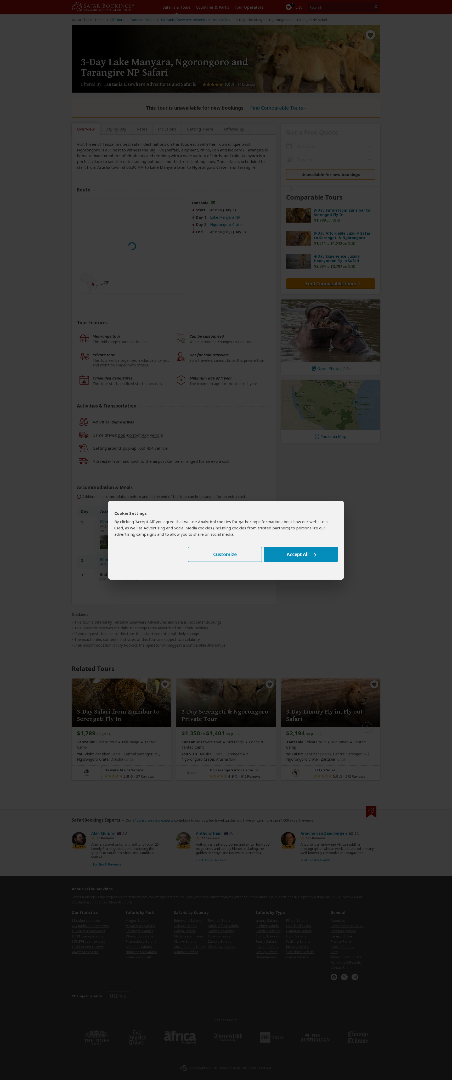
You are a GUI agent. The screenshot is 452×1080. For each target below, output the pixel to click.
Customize (225, 554)
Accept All (298, 554)
